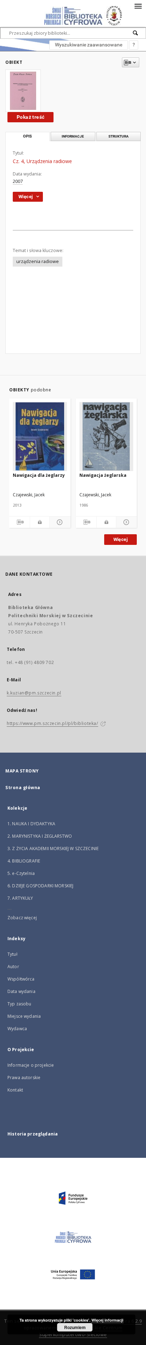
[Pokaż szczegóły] (59, 522)
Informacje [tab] (73, 136)
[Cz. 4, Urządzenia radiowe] (23, 91)
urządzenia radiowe (37, 261)
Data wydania (21, 991)
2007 (18, 181)
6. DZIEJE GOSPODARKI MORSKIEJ (40, 886)
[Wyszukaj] (135, 33)
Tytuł (12, 954)
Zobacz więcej (22, 918)
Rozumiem (75, 1327)
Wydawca (17, 1029)
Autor (13, 967)
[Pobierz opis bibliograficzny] (19, 522)
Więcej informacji (107, 1320)
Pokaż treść (30, 117)
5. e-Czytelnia (21, 873)
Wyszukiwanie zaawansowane (88, 45)
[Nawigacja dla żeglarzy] (40, 436)
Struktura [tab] (118, 136)
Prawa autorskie (23, 1078)
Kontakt (15, 1090)
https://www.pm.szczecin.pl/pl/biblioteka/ (52, 723)
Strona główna (22, 788)
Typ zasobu (19, 1004)
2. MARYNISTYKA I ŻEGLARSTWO (39, 836)
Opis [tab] (27, 136)
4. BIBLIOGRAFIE (23, 861)
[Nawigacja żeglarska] (106, 436)
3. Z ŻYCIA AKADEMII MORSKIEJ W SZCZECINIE (53, 848)
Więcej (120, 539)
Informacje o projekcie (30, 1065)
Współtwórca (21, 979)
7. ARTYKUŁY (20, 898)
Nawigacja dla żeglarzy (39, 475)
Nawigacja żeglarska (103, 475)
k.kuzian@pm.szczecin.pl (34, 693)
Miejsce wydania (24, 1016)
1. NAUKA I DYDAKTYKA (31, 824)
